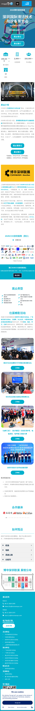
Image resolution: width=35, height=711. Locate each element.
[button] (17, 3)
